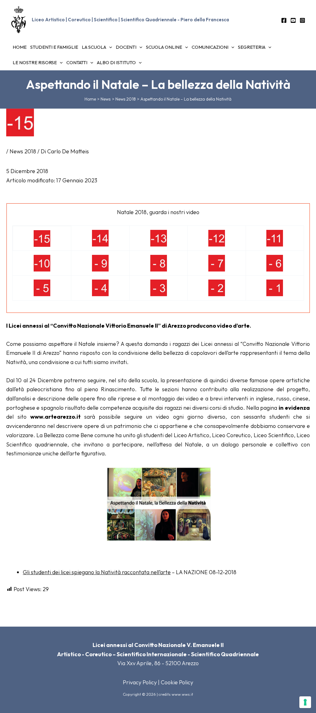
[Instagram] (302, 20)
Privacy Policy (140, 682)
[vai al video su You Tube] (216, 237)
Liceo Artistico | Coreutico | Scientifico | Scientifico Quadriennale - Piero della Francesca (130, 20)
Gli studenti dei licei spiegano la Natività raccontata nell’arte (97, 572)
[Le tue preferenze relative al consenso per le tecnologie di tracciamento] (305, 702)
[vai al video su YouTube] (42, 237)
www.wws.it (182, 694)
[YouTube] (293, 20)
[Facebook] (284, 20)
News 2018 (23, 151)
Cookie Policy (177, 682)
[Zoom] (158, 503)
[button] (109, 47)
